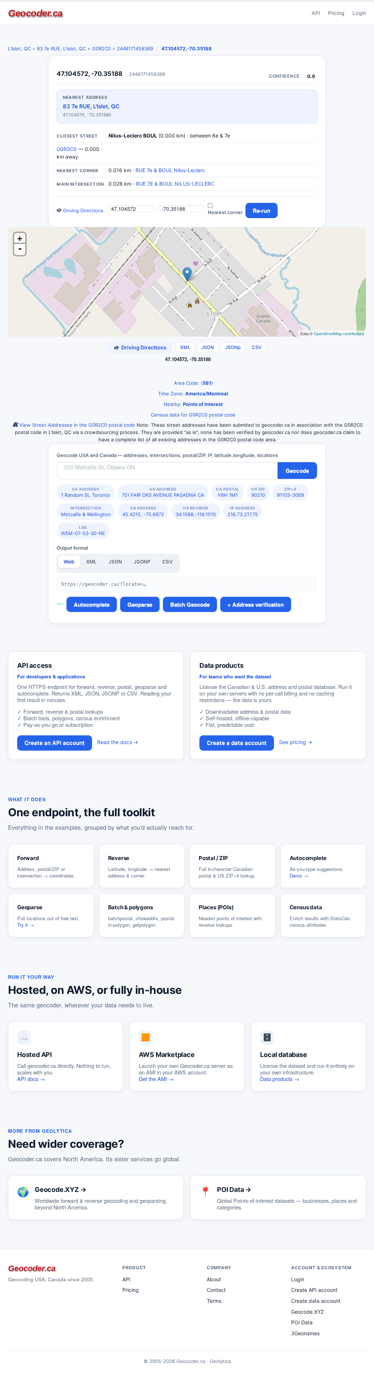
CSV (257, 347)
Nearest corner (225, 212)
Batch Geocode (190, 604)
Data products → (279, 1078)
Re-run (261, 210)
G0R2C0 (101, 48)
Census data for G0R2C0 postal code (192, 415)
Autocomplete (92, 604)
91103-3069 (290, 492)
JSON (207, 347)
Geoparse (139, 604)
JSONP (142, 562)
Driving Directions (82, 210)
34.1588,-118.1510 (196, 511)
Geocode (297, 470)
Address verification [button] (258, 604)
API (316, 13)
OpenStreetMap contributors (339, 333)
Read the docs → (117, 742)
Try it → (25, 924)
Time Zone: (192, 393)
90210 (258, 492)
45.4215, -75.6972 (143, 511)
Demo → (299, 875)
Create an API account (54, 742)
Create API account (314, 1290)
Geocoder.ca (35, 13)
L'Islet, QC (19, 48)
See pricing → (295, 742)
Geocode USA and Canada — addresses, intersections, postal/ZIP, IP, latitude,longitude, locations (167, 455)
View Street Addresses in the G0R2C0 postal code (76, 425)
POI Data (302, 1322)
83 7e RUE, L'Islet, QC (61, 48)
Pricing (336, 13)
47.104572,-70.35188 (186, 48)
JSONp (233, 347)
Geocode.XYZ (307, 1312)
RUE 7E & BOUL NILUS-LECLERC (175, 184)
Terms (214, 1301)
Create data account (315, 1301)
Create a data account (237, 742)
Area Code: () (192, 383)
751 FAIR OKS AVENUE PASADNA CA (163, 492)
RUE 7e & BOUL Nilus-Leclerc (170, 170)
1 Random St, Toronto (85, 492)
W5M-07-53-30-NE (83, 530)
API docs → (31, 1078)
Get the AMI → (156, 1078)
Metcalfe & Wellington (86, 511)
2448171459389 (135, 48)
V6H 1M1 (228, 492)
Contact (216, 1290)
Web (69, 562)
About (214, 1279)
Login (359, 13)
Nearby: (192, 404)
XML (185, 347)
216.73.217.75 (243, 511)
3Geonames (305, 1333)
